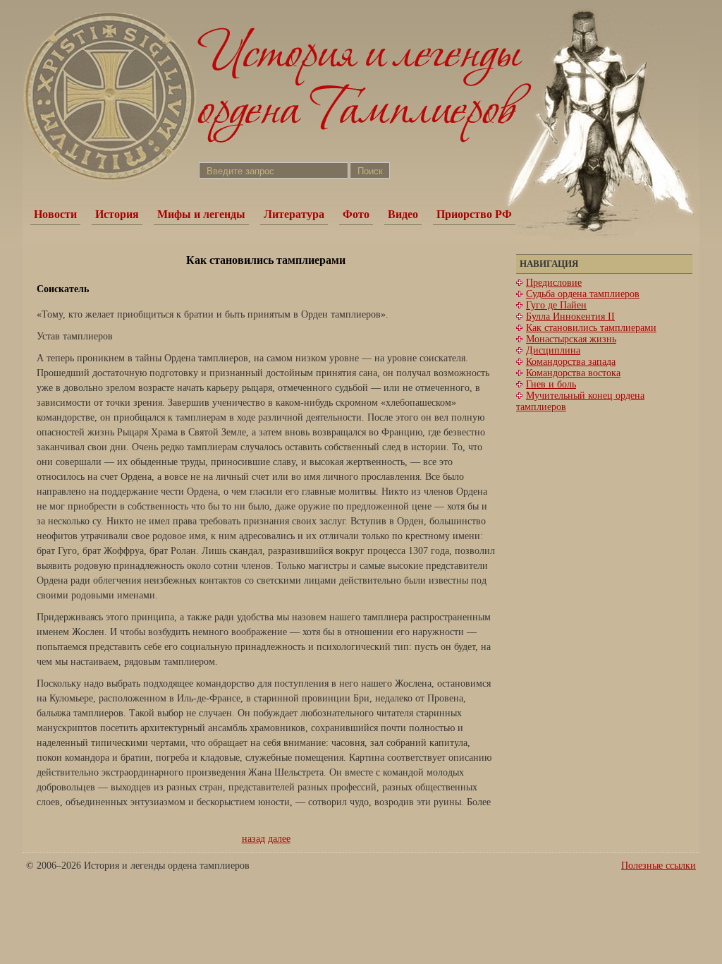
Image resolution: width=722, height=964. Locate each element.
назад (253, 838)
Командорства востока (573, 373)
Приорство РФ (474, 214)
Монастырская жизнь (571, 339)
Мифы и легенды (201, 214)
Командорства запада (571, 361)
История (117, 214)
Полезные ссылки (658, 865)
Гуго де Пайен (556, 305)
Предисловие (554, 282)
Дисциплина (553, 350)
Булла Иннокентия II (570, 316)
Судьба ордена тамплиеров (583, 294)
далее (279, 838)
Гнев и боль (551, 384)
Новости (55, 214)
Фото (356, 214)
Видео (403, 214)
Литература (294, 214)
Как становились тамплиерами (591, 328)
